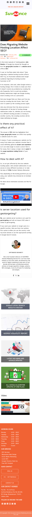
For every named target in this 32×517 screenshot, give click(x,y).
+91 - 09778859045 (9, 477)
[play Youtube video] (16, 197)
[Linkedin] (18, 275)
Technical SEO (14, 58)
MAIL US (9, 471)
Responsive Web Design (9, 454)
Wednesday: (10, 437)
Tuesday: (10, 434)
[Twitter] (16, 275)
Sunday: (8, 445)
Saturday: (10, 443)
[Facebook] (13, 275)
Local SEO (5, 459)
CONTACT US (10, 483)
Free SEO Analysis (7, 463)
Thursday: (10, 439)
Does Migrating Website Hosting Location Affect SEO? (14, 47)
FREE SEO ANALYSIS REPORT (15, 6)
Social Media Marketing (9, 456)
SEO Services (6, 452)
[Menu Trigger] (28, 3)
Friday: (10, 441)
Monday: (10, 432)
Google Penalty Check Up (10, 461)
